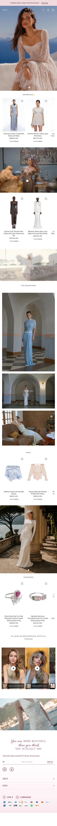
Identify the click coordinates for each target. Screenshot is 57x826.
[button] (5, 10)
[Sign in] (48, 10)
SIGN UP (50, 762)
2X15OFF (40, 3)
